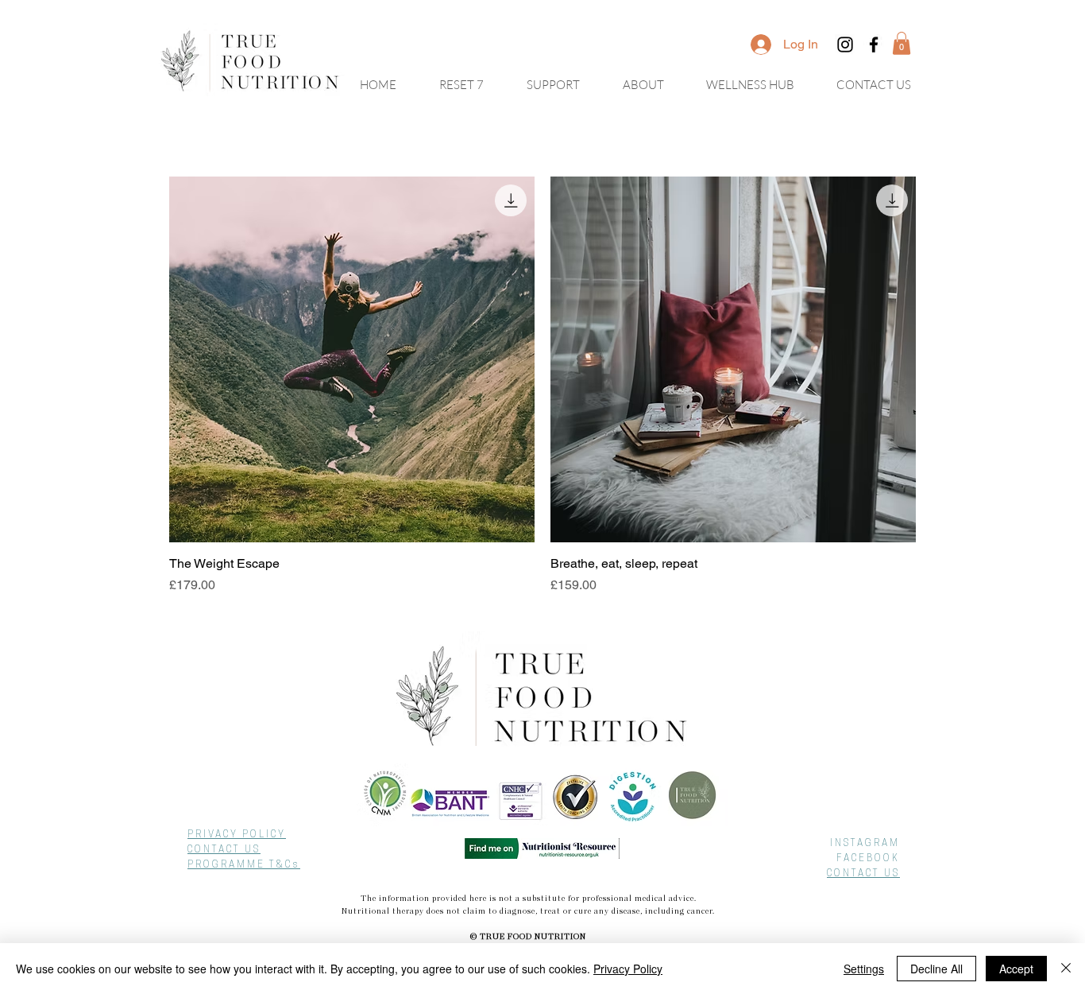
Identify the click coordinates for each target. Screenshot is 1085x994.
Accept (1016, 969)
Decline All (936, 969)
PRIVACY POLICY (236, 835)
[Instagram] (845, 44)
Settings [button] (864, 969)
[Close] (1065, 968)
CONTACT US (224, 850)
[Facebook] (873, 44)
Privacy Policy (627, 969)
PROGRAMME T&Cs (243, 865)
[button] (901, 43)
